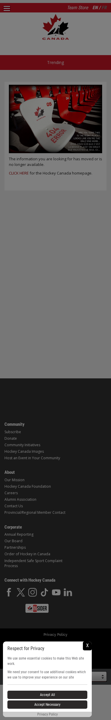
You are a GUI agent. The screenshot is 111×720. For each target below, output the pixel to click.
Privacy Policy (47, 714)
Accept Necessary (47, 705)
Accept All (47, 695)
